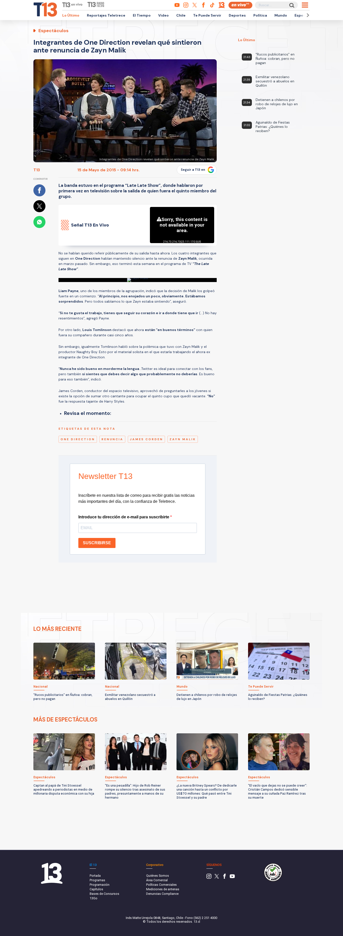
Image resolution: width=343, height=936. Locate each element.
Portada (95, 875)
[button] (307, 15)
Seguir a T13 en (193, 170)
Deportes (237, 15)
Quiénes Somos (157, 875)
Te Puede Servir (207, 15)
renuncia (112, 439)
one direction (78, 439)
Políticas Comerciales (161, 885)
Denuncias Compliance (162, 894)
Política (260, 15)
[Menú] (305, 5)
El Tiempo (142, 15)
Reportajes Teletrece (106, 15)
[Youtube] (232, 877)
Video (163, 15)
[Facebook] (224, 877)
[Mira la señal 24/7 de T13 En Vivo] (240, 5)
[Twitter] (216, 877)
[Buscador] (291, 5)
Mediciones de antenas (162, 889)
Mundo (280, 15)
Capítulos (96, 889)
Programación (99, 885)
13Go (93, 898)
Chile (181, 15)
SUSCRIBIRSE (97, 543)
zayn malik (182, 439)
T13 (36, 170)
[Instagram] (208, 877)
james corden (146, 439)
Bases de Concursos (104, 894)
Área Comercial (157, 880)
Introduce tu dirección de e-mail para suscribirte (124, 517)
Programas (97, 880)
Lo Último (70, 15)
